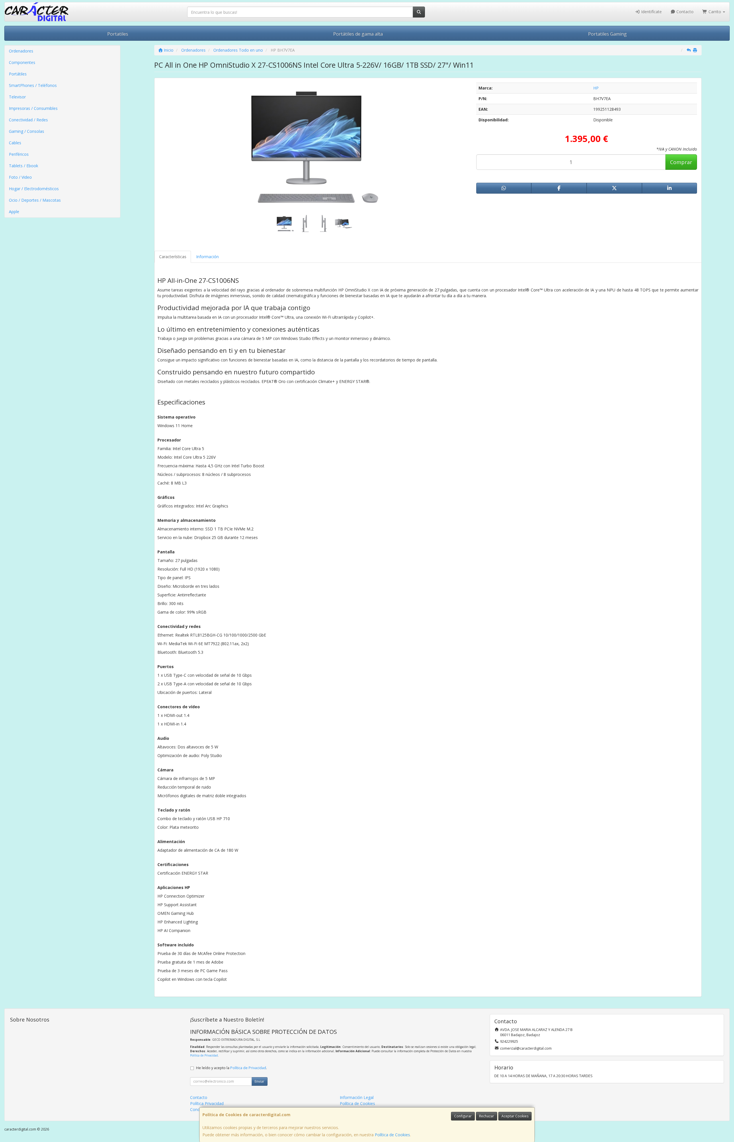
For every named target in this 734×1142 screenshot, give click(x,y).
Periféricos (19, 154)
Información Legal (357, 1097)
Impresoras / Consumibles (33, 108)
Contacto (684, 11)
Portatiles (117, 34)
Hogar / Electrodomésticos (34, 188)
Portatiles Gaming (607, 34)
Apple (14, 211)
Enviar (259, 1081)
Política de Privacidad (204, 1055)
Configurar (463, 1116)
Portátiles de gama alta (358, 34)
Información (207, 256)
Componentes (22, 62)
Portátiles (18, 74)
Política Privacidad (207, 1103)
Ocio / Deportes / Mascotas (35, 200)
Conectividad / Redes (28, 119)
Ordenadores (21, 51)
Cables (15, 142)
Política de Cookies (392, 1134)
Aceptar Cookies (514, 1116)
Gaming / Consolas (26, 131)
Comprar (681, 162)
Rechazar (486, 1116)
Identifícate (651, 11)
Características (172, 256)
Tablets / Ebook (23, 165)
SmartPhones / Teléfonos (33, 85)
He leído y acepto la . (231, 1067)
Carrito (714, 11)
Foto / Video (20, 177)
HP (596, 88)
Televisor (17, 97)
